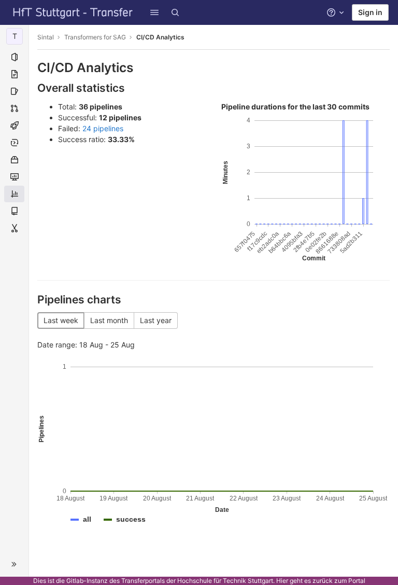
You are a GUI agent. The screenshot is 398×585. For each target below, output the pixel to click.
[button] (154, 12)
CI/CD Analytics (160, 37)
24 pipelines (102, 128)
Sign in (370, 12)
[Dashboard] (73, 12)
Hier (282, 580)
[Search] (175, 12)
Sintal (45, 37)
